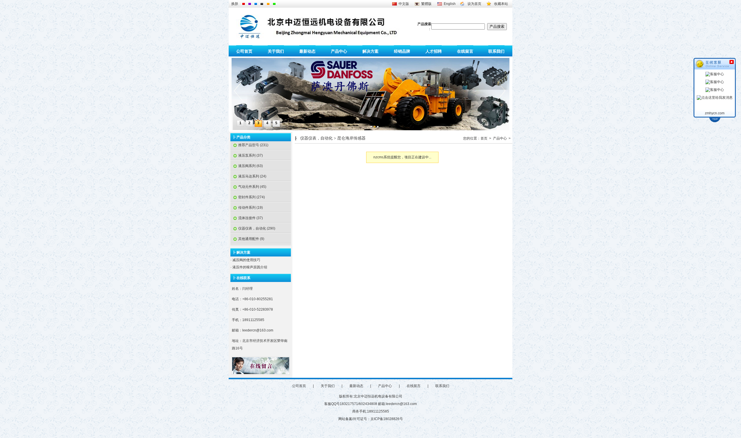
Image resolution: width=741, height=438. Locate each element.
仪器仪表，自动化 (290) (252, 228)
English (450, 4)
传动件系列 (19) (246, 208)
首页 (483, 138)
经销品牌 (402, 51)
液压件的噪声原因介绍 (249, 267)
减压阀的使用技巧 (246, 260)
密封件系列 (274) (247, 197)
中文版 (404, 4)
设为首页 (474, 4)
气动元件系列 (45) (248, 187)
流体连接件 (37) (246, 218)
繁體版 (426, 4)
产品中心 (339, 51)
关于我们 (276, 51)
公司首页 (244, 51)
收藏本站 (501, 4)
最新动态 (307, 51)
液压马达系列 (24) (248, 176)
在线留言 (465, 51)
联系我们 (496, 51)
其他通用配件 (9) (247, 239)
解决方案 (370, 51)
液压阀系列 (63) (246, 166)
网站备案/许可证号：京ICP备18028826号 (370, 419)
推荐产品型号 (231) (249, 145)
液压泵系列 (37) (246, 155)
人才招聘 (433, 51)
